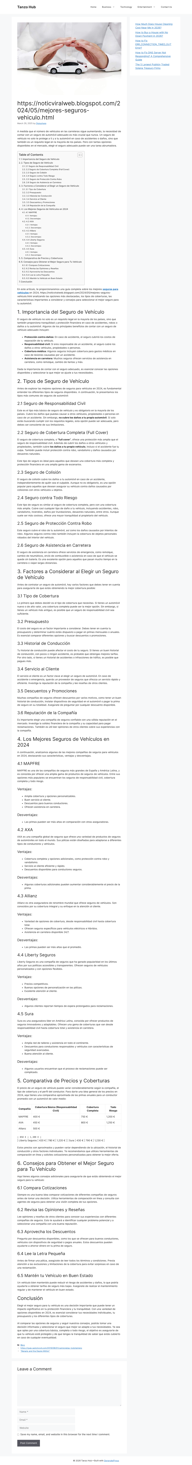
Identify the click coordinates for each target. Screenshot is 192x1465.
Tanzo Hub (26, 7)
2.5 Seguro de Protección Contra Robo (44, 179)
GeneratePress (111, 1460)
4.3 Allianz (31, 231)
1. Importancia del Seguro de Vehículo (40, 159)
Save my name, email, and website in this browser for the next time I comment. (65, 1434)
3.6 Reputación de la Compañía (40, 205)
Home (93, 7)
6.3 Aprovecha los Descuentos (40, 272)
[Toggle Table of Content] (78, 155)
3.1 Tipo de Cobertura (36, 189)
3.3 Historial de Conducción (39, 196)
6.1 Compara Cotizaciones (38, 265)
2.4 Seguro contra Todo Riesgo (40, 176)
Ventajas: (33, 216)
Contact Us (166, 7)
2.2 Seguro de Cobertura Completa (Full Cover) (47, 169)
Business (106, 7)
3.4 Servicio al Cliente (36, 199)
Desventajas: (35, 219)
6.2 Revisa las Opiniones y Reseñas (42, 268)
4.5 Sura (30, 249)
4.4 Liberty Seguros (35, 240)
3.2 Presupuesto (33, 192)
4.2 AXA (30, 221)
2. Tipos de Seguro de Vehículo (37, 162)
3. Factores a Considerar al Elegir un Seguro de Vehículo (50, 186)
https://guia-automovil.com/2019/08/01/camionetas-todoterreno (51, 1348)
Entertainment (145, 7)
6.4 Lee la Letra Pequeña (37, 275)
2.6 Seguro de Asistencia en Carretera (43, 182)
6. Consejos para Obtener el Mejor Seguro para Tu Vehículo (51, 261)
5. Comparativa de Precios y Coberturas (42, 258)
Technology (126, 7)
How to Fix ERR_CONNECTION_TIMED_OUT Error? (153, 44)
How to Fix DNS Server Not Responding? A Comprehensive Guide (153, 56)
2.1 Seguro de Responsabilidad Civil (42, 166)
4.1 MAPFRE (31, 212)
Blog (23, 1345)
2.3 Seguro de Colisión (36, 173)
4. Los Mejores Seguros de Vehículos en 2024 (44, 209)
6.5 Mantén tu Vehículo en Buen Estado (44, 278)
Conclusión (26, 281)
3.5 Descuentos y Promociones (40, 202)
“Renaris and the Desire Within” (35, 1351)
